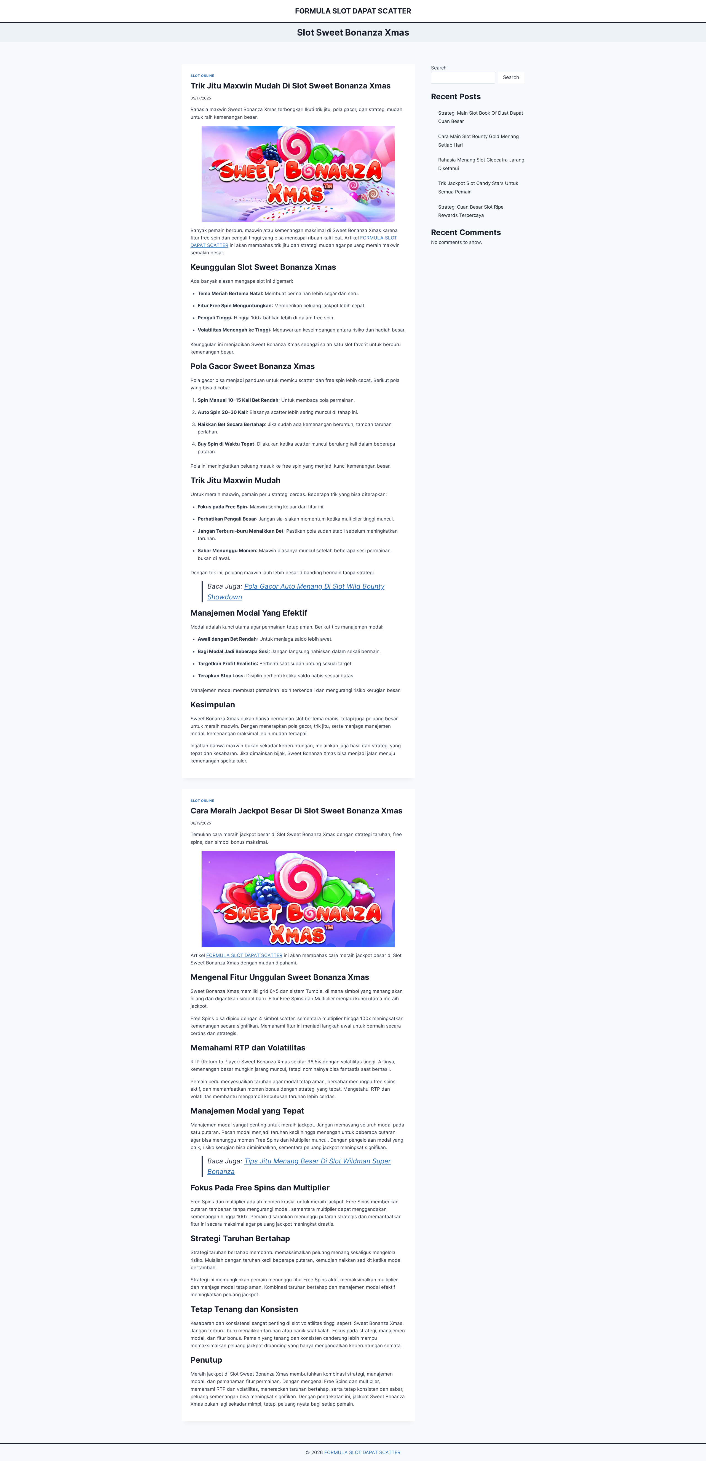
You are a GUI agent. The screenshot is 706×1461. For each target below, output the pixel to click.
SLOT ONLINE (202, 76)
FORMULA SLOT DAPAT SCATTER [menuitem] (244, 955)
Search (438, 68)
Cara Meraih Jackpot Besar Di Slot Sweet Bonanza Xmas (297, 810)
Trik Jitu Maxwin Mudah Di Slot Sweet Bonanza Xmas (291, 85)
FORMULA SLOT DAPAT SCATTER (362, 1452)
